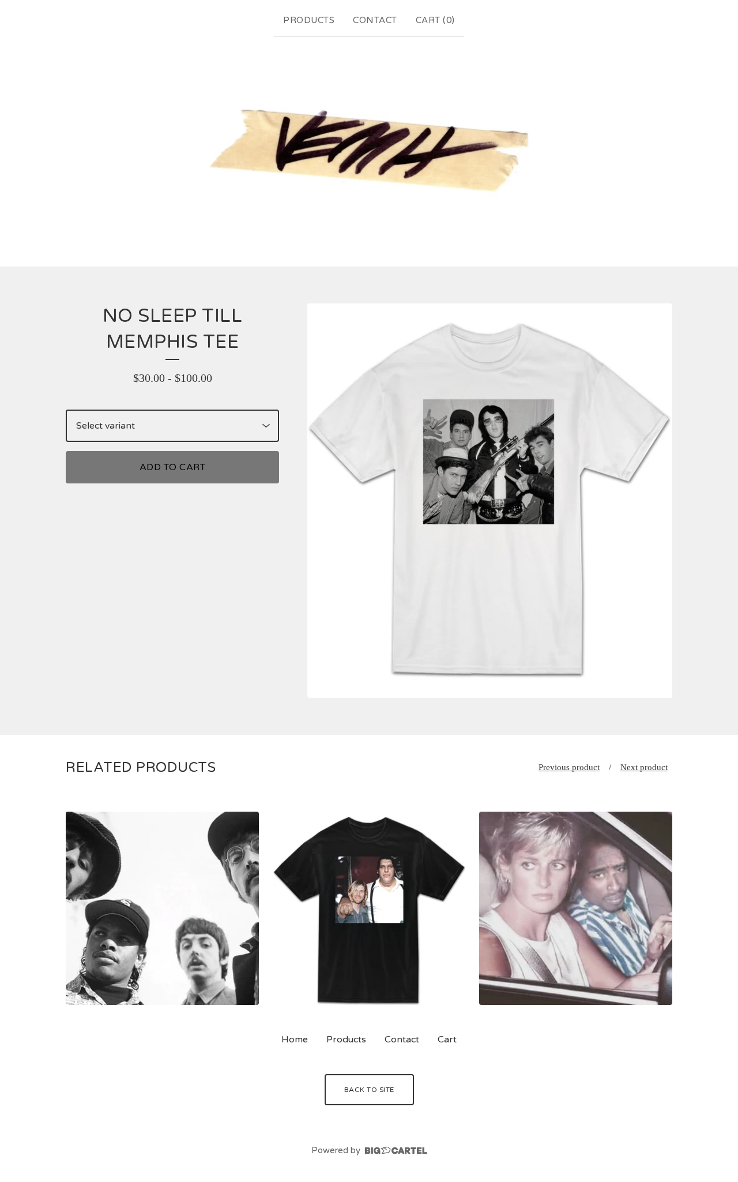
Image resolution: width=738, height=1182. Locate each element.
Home (294, 1039)
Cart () (435, 20)
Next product (644, 767)
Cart (447, 1039)
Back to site (369, 1090)
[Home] (369, 149)
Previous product (569, 767)
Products (308, 20)
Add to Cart (173, 467)
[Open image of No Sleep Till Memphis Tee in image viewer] (489, 500)
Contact (375, 20)
